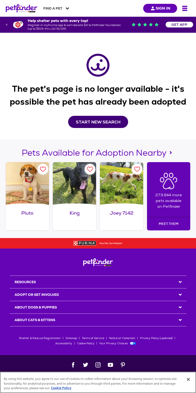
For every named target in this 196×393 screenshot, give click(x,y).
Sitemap (71, 338)
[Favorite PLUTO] (43, 169)
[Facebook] (73, 364)
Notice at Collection (122, 338)
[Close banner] (7, 24)
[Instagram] (98, 364)
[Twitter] (85, 364)
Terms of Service (93, 338)
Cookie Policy (85, 343)
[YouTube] (110, 364)
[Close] (188, 379)
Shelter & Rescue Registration (40, 338)
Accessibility (63, 343)
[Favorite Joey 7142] (137, 169)
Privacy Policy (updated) (156, 338)
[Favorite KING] (90, 169)
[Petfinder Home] (21, 8)
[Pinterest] (122, 364)
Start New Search (98, 122)
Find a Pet (52, 8)
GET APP (179, 24)
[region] (98, 382)
